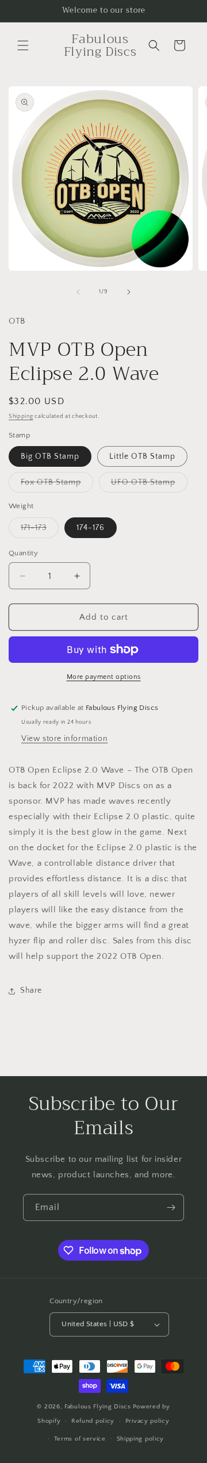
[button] (23, 45)
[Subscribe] (170, 1207)
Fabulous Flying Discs (97, 1406)
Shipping (21, 416)
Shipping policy (140, 1438)
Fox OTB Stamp (57, 485)
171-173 (40, 530)
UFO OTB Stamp (149, 485)
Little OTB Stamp (142, 456)
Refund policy (92, 1421)
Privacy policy (147, 1421)
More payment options (104, 677)
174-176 (90, 527)
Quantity (23, 553)
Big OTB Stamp (50, 456)
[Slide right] (128, 292)
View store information (64, 738)
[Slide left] (78, 292)
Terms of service (80, 1438)
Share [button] (31, 990)
